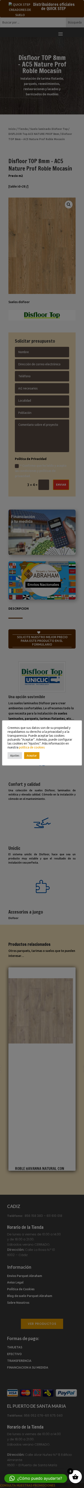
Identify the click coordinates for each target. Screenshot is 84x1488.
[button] (35, 1478)
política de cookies (32, 747)
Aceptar (32, 755)
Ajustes (14, 755)
